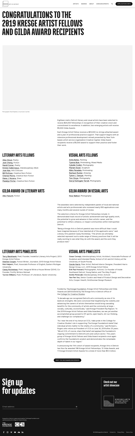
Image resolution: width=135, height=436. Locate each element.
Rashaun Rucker (76, 173)
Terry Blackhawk (9, 256)
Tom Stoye (73, 178)
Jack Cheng (7, 163)
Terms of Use (129, 432)
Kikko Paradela (75, 170)
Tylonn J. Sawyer (76, 175)
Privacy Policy (121, 432)
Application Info (124, 4)
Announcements (102, 4)
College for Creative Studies (73, 294)
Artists (76, 4)
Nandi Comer (8, 165)
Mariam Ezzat (75, 168)
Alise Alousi (7, 160)
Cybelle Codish (75, 165)
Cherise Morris (8, 176)
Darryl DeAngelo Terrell (79, 181)
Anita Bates (74, 160)
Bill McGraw (7, 173)
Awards (84, 4)
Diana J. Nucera (9, 178)
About (91, 4)
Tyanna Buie (74, 162)
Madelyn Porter (9, 181)
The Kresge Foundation (76, 289)
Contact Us (113, 432)
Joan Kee (6, 170)
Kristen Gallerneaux (10, 168)
